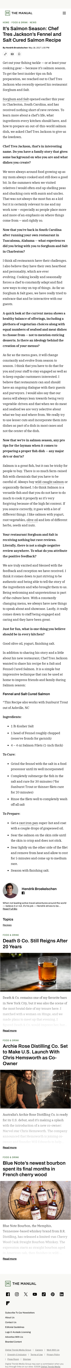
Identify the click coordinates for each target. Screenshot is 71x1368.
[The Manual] (18, 13)
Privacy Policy (53, 1354)
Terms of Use (37, 1354)
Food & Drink (11, 935)
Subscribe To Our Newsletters (20, 1312)
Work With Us (53, 1350)
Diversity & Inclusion (17, 1354)
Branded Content (13, 1341)
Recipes (7, 925)
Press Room (13, 1359)
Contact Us (10, 1322)
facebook (23, 893)
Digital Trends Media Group (18, 1350)
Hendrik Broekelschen (17, 47)
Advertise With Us (14, 1337)
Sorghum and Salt (16, 99)
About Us (9, 1317)
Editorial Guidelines (14, 1327)
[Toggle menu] (64, 13)
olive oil (32, 520)
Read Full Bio (10, 909)
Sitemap (27, 1359)
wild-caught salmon (49, 482)
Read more (10, 1030)
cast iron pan (28, 823)
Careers (39, 1350)
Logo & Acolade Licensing (18, 1332)
